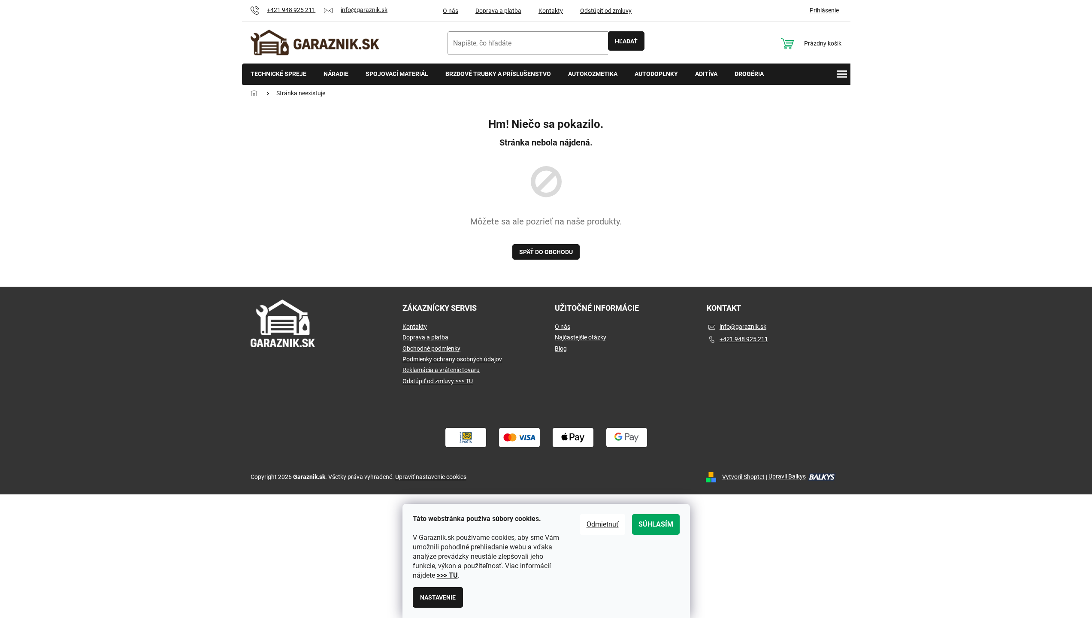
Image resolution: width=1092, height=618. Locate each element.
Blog (561, 348)
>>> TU (447, 575)
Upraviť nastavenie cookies (430, 476)
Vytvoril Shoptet (743, 476)
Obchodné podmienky (431, 348)
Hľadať (626, 41)
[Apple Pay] (573, 436)
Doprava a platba (498, 10)
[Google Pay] (627, 436)
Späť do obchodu (546, 251)
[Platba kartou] (519, 436)
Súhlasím (655, 524)
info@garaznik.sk (743, 326)
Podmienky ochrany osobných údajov (452, 359)
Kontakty (550, 10)
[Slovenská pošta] (466, 436)
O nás (450, 10)
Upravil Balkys (787, 476)
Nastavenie (438, 597)
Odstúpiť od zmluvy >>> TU (437, 381)
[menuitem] (278, 74)
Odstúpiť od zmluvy (606, 10)
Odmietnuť (603, 524)
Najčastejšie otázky (580, 337)
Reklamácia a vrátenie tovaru (441, 370)
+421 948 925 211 (744, 339)
